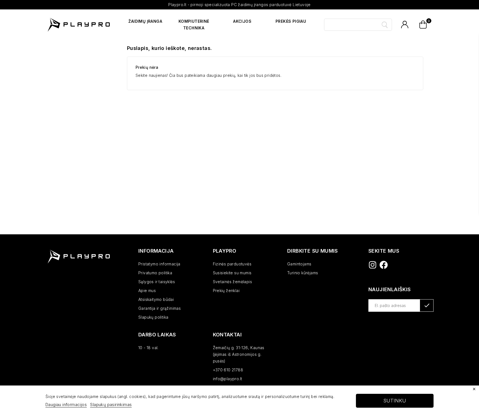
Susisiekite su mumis (232, 272)
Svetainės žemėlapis (232, 281)
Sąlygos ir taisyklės (156, 281)
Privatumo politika (155, 272)
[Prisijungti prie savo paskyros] (404, 25)
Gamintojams (299, 264)
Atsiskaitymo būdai (156, 299)
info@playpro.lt (227, 378)
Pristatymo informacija (159, 264)
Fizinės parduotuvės (232, 264)
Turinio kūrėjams (302, 272)
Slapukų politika (153, 317)
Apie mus (147, 290)
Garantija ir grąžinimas (159, 308)
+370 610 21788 (228, 369)
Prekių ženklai (226, 290)
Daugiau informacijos (66, 404)
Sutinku (394, 401)
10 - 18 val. (148, 347)
